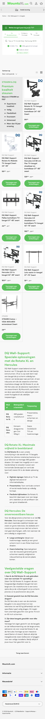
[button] (41, 3)
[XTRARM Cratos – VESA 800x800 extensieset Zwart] (11, 303)
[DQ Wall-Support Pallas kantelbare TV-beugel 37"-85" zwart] (11, 200)
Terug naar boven (22, 653)
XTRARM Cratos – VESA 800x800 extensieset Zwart (9, 321)
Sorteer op (6, 71)
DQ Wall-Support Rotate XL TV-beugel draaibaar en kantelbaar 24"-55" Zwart (33, 109)
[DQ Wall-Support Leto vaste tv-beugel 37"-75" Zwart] (33, 254)
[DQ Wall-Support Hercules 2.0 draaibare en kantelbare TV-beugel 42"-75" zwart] (33, 200)
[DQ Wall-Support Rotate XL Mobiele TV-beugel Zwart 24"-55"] (11, 142)
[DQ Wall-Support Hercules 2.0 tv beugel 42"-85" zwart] (11, 254)
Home (4, 16)
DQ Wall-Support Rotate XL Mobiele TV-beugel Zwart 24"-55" (9, 162)
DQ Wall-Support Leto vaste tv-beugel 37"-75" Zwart (33, 272)
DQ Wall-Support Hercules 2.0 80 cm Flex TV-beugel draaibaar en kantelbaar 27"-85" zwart (32, 164)
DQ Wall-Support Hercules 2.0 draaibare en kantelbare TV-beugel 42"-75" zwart (33, 220)
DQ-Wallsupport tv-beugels (16, 16)
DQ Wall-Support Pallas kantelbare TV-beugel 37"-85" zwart (11, 218)
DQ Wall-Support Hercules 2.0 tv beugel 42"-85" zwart (11, 272)
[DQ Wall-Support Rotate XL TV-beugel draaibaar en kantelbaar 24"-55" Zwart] (33, 88)
